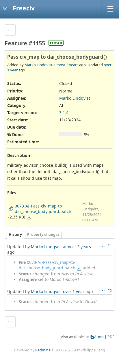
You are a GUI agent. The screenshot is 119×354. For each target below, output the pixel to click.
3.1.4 (63, 112)
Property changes (43, 234)
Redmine (43, 350)
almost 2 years (65, 64)
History (15, 234)
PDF (110, 336)
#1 (109, 245)
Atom (99, 336)
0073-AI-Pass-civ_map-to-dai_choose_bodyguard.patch (47, 265)
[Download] (28, 217)
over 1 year (73, 291)
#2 (109, 290)
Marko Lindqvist (39, 64)
